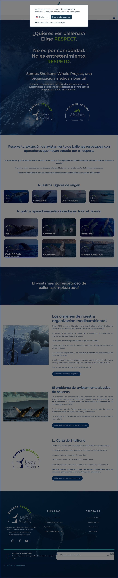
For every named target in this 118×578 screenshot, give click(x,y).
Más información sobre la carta (67, 478)
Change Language (61, 17)
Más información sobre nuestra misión (70, 425)
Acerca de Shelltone (93, 518)
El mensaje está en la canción (70, 555)
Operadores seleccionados (54, 527)
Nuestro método (54, 518)
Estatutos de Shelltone (54, 522)
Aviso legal (93, 531)
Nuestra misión (93, 522)
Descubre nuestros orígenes (66, 374)
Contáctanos (93, 527)
